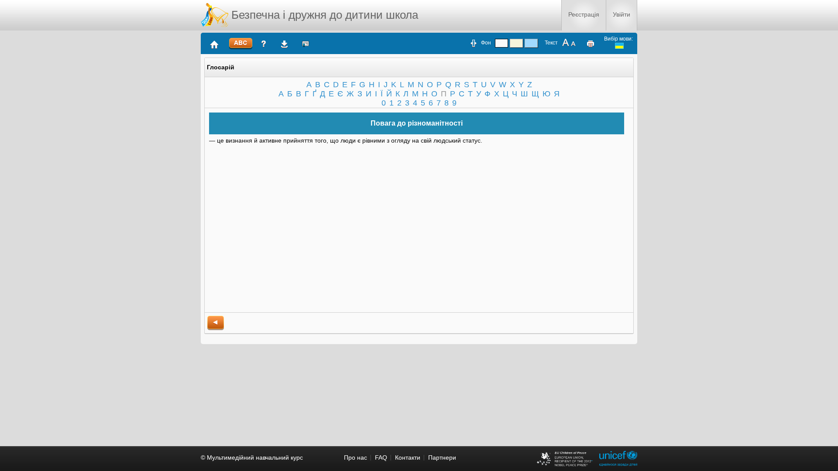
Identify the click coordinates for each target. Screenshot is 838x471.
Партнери (442, 457)
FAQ (381, 457)
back (215, 323)
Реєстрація (583, 14)
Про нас (355, 457)
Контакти (407, 457)
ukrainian (619, 46)
